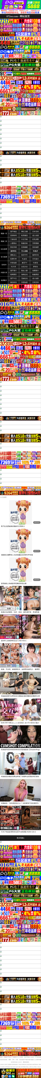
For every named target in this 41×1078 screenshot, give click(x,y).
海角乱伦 (24, 274)
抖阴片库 (4, 272)
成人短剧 (35, 278)
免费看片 (4, 280)
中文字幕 (24, 239)
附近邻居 (13, 247)
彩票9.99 (13, 259)
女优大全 (24, 266)
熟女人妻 (24, 270)
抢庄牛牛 (24, 255)
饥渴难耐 (24, 247)
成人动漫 (35, 235)
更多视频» (20, 838)
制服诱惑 (35, 274)
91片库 (13, 266)
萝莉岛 (35, 266)
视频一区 (4, 233)
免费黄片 (35, 270)
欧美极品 (24, 235)
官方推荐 (4, 257)
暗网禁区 (13, 274)
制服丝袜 (24, 243)
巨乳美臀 (35, 239)
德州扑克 (35, 255)
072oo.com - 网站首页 (18, 16)
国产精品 (13, 231)
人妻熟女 (13, 243)
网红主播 (24, 231)
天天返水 (35, 259)
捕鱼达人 (13, 255)
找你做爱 (35, 247)
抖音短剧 (13, 263)
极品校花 (13, 282)
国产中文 (13, 278)
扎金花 (24, 259)
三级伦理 (13, 239)
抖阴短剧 (24, 282)
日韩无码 (35, 282)
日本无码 (35, 231)
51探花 (35, 263)
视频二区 (4, 241)
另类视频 (35, 243)
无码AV (4, 265)
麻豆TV (24, 263)
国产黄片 (13, 270)
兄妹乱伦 (24, 278)
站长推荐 (4, 249)
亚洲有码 (13, 235)
